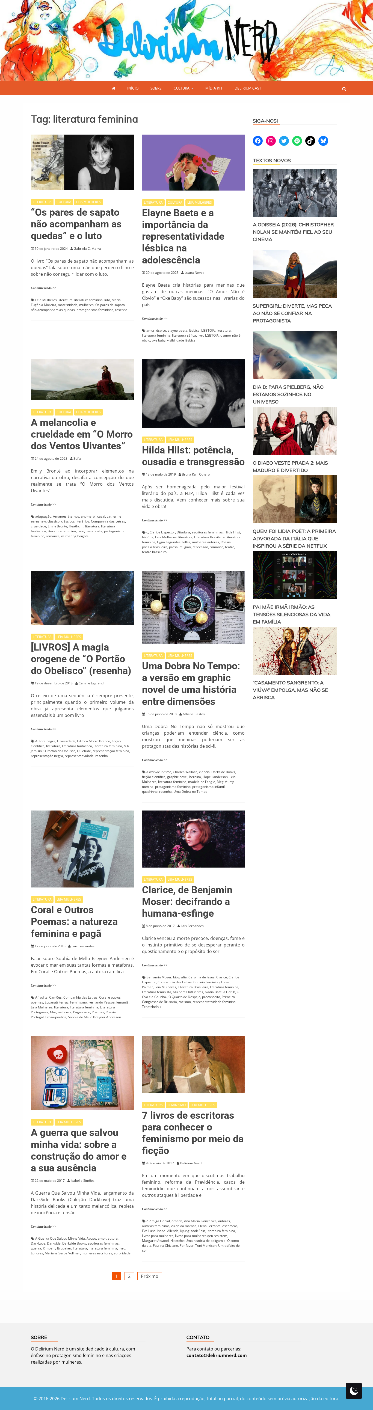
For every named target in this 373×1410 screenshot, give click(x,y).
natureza (65, 1012)
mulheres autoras (205, 542)
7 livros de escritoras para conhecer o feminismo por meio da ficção (193, 1133)
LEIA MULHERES (88, 202)
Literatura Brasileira (209, 537)
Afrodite (41, 997)
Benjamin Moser (158, 977)
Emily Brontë (57, 526)
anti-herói (88, 516)
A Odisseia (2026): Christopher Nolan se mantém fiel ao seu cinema (293, 231)
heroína (195, 776)
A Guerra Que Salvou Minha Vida (60, 1238)
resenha (121, 309)
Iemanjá (122, 1002)
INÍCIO (132, 88)
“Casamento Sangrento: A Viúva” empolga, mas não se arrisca (290, 689)
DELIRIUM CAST (248, 88)
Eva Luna (149, 1230)
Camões (55, 997)
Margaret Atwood (155, 1240)
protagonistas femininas (94, 309)
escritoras (230, 1226)
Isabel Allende (168, 1230)
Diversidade (66, 741)
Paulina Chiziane (165, 1245)
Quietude (84, 751)
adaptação (43, 516)
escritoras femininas (207, 532)
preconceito (211, 997)
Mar (53, 1012)
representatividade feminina (214, 1001)
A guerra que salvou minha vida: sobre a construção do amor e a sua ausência (78, 1150)
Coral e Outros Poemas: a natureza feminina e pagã (74, 921)
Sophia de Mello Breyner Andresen (94, 1017)
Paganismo (81, 1012)
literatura (65, 300)
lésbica (194, 330)
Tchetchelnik (151, 1006)
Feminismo (78, 1002)
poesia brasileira (154, 547)
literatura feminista (156, 992)
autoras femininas (156, 1226)
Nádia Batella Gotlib (220, 992)
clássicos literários (75, 521)
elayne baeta (177, 330)
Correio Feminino (206, 982)
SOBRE (156, 88)
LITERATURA (42, 202)
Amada (176, 1221)
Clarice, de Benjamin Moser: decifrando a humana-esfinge (187, 901)
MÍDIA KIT (214, 88)
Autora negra (45, 741)
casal (101, 516)
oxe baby (158, 340)
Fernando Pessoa (101, 1002)
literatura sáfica (184, 335)
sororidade (122, 1253)
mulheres (86, 304)
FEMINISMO (177, 1105)
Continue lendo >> (43, 288)
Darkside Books (223, 772)
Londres (37, 1253)
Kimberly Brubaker (57, 1248)
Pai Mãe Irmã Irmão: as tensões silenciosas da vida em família (291, 614)
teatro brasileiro (154, 552)
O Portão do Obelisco (59, 751)
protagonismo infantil (208, 786)
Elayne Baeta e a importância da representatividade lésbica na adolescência (183, 236)
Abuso (91, 1238)
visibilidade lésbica (181, 340)
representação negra (47, 755)
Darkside (54, 1243)
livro (81, 531)
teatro (229, 547)
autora (113, 1238)
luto (107, 300)
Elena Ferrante (209, 1226)
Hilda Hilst (232, 532)
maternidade (68, 304)
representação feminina (111, 751)
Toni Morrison (206, 1245)
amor (102, 1238)
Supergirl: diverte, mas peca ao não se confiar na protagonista (292, 313)
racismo (185, 1001)
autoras (224, 1221)
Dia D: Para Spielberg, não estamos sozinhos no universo (288, 394)
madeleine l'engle (201, 781)
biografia (180, 977)
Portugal (37, 1017)
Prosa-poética (55, 1017)
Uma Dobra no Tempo (190, 791)
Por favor (187, 1245)
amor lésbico (156, 330)
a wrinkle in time (158, 772)
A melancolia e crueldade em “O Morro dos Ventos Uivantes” (82, 434)
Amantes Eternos (66, 516)
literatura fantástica (77, 746)
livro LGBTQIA (208, 335)
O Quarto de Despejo (184, 997)
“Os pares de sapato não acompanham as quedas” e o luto (76, 224)
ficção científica (153, 776)
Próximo (149, 1276)
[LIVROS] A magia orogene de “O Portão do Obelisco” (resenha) (81, 659)
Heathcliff (76, 526)
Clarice (221, 977)
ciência (204, 772)
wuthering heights (74, 536)
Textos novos (272, 160)
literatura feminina (88, 300)
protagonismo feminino (173, 786)
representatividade (79, 755)
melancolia (94, 531)
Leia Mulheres (46, 300)
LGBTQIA (208, 330)
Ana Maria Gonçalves (200, 1221)
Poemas (98, 1012)
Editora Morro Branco (93, 741)
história (147, 537)
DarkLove (38, 1243)
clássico (54, 521)
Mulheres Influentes (188, 992)
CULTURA (182, 88)
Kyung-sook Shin (192, 1230)
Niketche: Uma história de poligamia (198, 1240)
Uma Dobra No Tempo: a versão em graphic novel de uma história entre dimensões (191, 683)
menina (147, 786)
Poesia (226, 542)
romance (53, 536)
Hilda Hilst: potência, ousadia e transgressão (193, 456)
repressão (200, 547)
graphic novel (177, 776)
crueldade (38, 526)
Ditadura (183, 532)
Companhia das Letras (108, 521)
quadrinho (150, 791)
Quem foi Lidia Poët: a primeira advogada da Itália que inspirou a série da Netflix (294, 538)
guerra (36, 1248)
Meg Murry (225, 781)
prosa (173, 547)
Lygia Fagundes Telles (173, 542)
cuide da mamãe (184, 1226)
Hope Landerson (215, 776)
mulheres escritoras (97, 1253)
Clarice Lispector (162, 532)
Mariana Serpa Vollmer (62, 1253)
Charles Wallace (185, 772)
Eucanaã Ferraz (57, 1002)
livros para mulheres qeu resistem (201, 1235)
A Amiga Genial (158, 1221)
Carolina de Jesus (201, 977)
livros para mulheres (157, 1235)
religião (185, 547)
